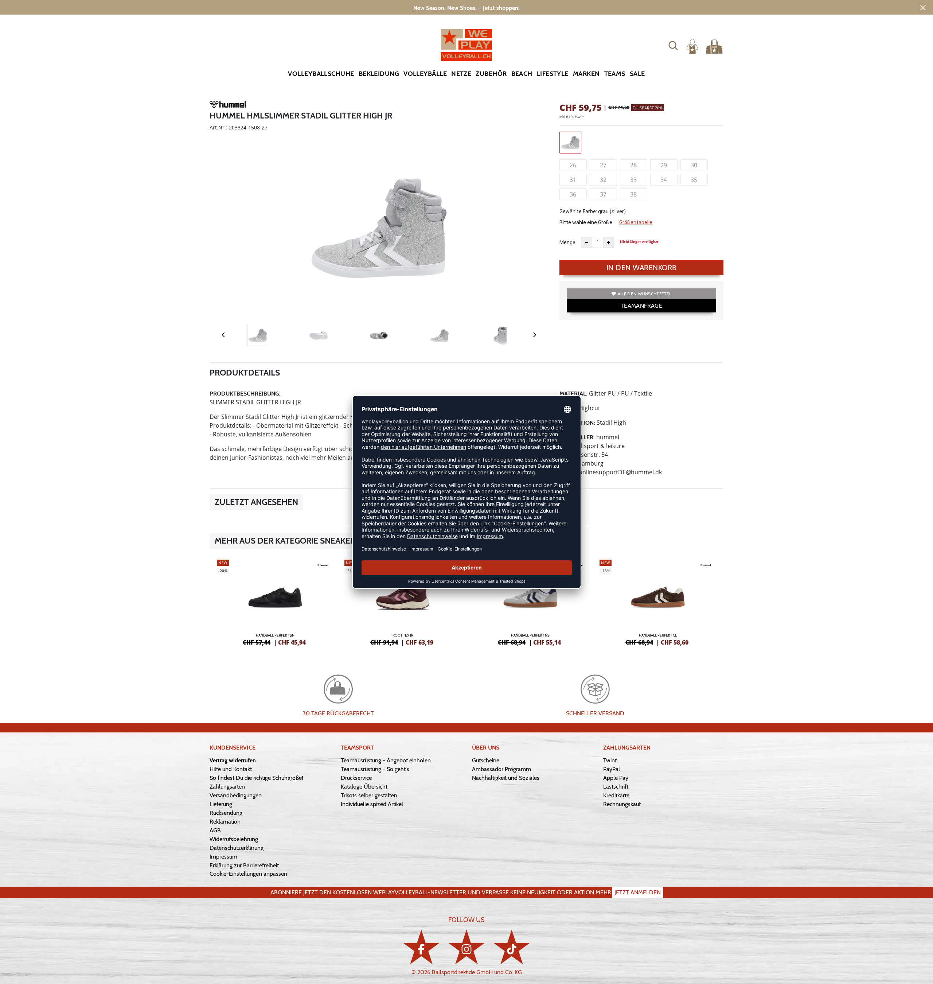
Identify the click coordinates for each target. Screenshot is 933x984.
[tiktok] (511, 947)
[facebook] (421, 947)
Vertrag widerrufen (233, 760)
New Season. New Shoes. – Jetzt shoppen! (466, 7)
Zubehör (491, 74)
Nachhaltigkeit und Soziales (505, 777)
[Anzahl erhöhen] (608, 242)
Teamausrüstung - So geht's (375, 769)
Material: (573, 393)
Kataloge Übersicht (364, 786)
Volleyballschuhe (321, 74)
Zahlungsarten (227, 786)
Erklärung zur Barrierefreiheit (244, 865)
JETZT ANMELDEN (637, 892)
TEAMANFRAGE (641, 305)
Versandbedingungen (236, 795)
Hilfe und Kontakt (231, 769)
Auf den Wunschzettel (644, 293)
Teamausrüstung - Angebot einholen (386, 760)
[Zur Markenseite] (228, 106)
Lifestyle (553, 74)
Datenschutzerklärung (236, 847)
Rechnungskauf (622, 804)
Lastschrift (615, 786)
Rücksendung (226, 812)
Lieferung (221, 804)
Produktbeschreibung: (245, 393)
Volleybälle (425, 74)
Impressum (223, 856)
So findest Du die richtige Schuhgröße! (256, 777)
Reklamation (225, 821)
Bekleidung (379, 74)
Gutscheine (485, 760)
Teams (614, 74)
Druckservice (356, 777)
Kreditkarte (616, 795)
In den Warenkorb (641, 267)
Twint (610, 760)
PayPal (611, 769)
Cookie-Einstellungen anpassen (248, 873)
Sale (637, 74)
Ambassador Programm (501, 769)
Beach (521, 74)
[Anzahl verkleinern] (586, 242)
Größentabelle (635, 222)
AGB (215, 830)
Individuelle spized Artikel (372, 804)
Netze (461, 74)
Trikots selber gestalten (369, 795)
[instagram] (466, 947)
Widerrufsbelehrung (234, 839)
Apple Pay (615, 777)
